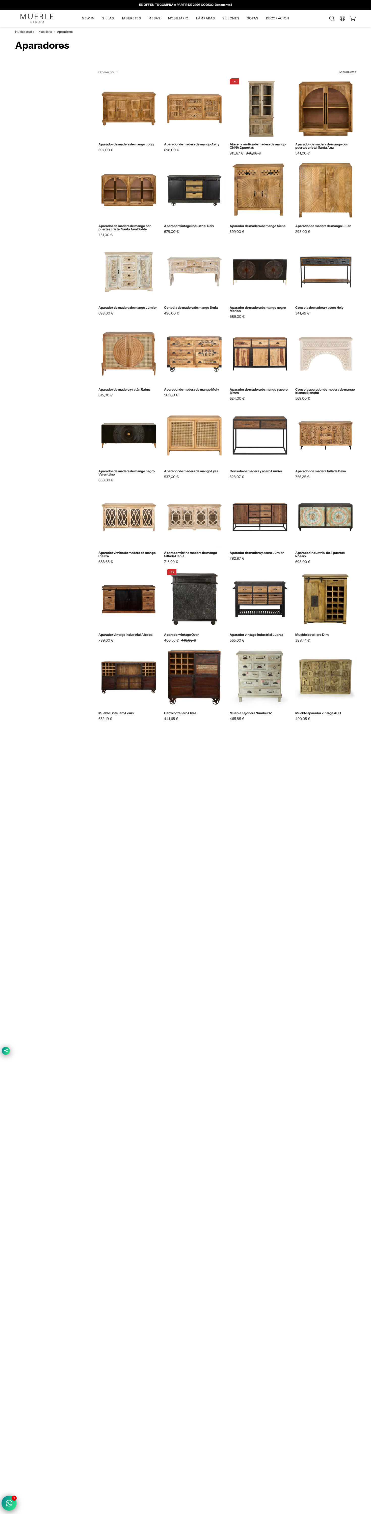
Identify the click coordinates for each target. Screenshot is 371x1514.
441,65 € (171, 718)
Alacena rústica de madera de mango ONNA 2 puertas (258, 146)
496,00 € (171, 313)
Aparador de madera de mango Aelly (191, 144)
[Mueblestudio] (36, 18)
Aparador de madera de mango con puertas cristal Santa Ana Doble (124, 227)
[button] (108, 18)
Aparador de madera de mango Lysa (191, 471)
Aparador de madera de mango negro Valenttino (126, 472)
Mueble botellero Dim (312, 634)
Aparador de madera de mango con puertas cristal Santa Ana (321, 146)
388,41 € (302, 640)
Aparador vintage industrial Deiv (189, 226)
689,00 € (237, 316)
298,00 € (302, 231)
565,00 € (237, 640)
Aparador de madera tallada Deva (320, 471)
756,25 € (302, 477)
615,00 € (105, 395)
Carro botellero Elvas (180, 713)
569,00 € (302, 398)
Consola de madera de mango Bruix (191, 307)
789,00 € (106, 640)
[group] (185, 5)
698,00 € (171, 150)
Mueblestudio (24, 32)
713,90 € (171, 561)
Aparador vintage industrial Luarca (256, 634)
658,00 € (106, 480)
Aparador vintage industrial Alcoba (125, 634)
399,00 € (237, 231)
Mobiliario (45, 32)
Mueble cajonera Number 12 (251, 713)
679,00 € (171, 231)
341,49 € (302, 313)
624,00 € (237, 398)
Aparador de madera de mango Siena (257, 226)
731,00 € (105, 235)
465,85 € (237, 718)
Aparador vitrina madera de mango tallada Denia (190, 554)
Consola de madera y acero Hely (319, 307)
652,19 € (105, 718)
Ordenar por (106, 72)
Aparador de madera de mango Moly (191, 389)
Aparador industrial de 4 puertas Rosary (320, 554)
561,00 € (171, 395)
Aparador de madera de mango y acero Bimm (259, 391)
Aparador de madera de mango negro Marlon (258, 309)
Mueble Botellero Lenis (116, 713)
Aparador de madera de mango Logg (126, 144)
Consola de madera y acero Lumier (256, 471)
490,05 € (302, 718)
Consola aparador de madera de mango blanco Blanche (325, 391)
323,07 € (237, 477)
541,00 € (302, 153)
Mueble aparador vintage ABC (318, 713)
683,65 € (105, 561)
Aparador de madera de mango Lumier (127, 307)
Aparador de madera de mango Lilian (323, 226)
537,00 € (171, 477)
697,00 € (105, 150)
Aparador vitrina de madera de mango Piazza (127, 554)
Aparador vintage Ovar (181, 634)
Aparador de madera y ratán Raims (124, 389)
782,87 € (237, 558)
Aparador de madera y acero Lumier (257, 552)
